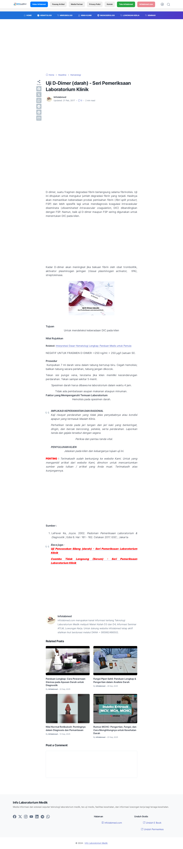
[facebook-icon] (14, 817)
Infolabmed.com (113, 822)
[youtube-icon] (31, 817)
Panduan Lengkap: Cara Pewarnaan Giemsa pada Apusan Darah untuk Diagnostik (65, 682)
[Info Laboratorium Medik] (20, 4)
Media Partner (77, 4)
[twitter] (38, 94)
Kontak (110, 4)
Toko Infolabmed (126, 4)
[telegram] (38, 106)
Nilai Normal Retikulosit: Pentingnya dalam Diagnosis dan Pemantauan (65, 728)
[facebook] (38, 88)
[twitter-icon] (20, 817)
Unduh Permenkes (153, 829)
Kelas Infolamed (39, 4)
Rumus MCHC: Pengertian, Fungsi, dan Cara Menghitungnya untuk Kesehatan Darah (114, 730)
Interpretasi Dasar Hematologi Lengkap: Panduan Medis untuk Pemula (93, 345)
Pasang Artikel (58, 4)
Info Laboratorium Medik (96, 843)
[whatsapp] (38, 100)
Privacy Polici (94, 4)
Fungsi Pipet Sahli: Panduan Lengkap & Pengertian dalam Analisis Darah (114, 680)
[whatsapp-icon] (48, 817)
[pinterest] (38, 112)
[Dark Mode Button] (162, 4)
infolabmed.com (146, 4)
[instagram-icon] (25, 817)
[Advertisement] (91, 48)
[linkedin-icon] (37, 817)
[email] (38, 118)
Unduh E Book (153, 822)
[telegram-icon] (42, 817)
